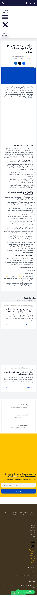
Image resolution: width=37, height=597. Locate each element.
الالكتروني (8, 276)
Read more (29, 325)
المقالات (6, 10)
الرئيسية (6, 8)
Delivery (33, 534)
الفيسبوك (19, 276)
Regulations (32, 525)
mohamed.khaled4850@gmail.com (20, 305)
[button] (2, 2)
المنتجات (6, 12)
